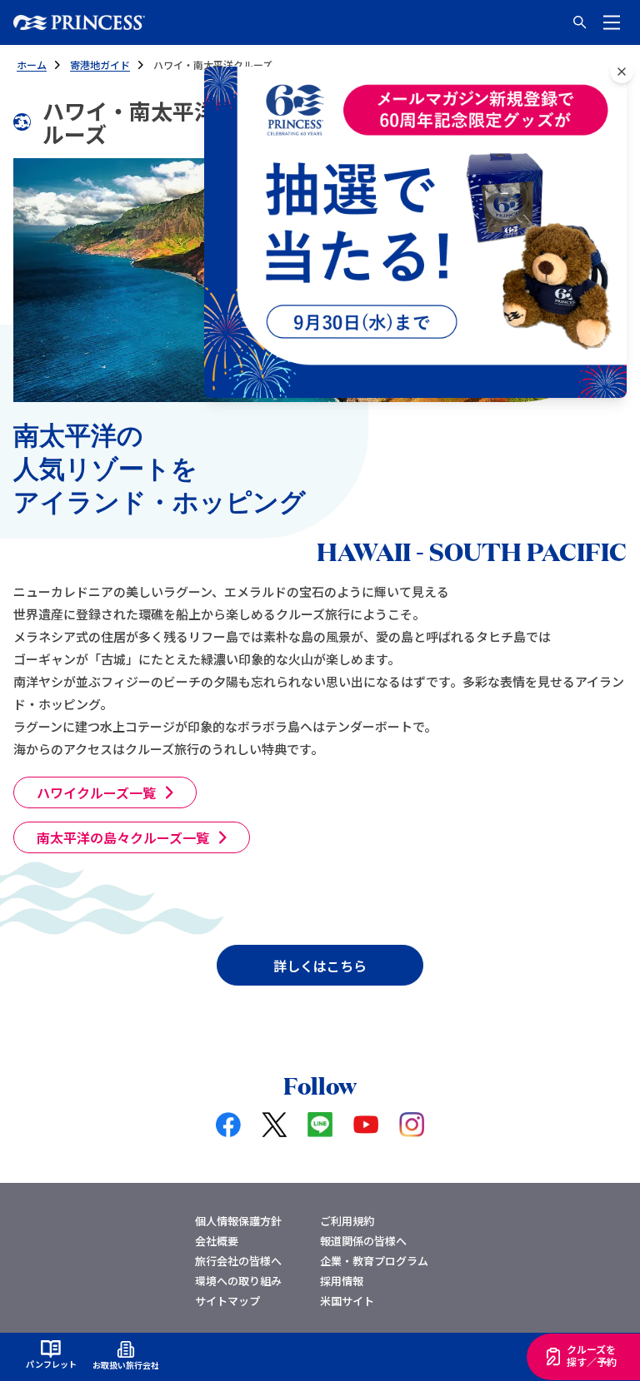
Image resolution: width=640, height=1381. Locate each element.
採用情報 (341, 1281)
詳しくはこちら (320, 966)
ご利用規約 (347, 1221)
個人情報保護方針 (238, 1221)
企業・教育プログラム (374, 1261)
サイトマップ (227, 1301)
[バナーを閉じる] (621, 71)
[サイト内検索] (580, 22)
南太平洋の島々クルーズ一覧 (123, 837)
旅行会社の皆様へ (238, 1261)
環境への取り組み (238, 1281)
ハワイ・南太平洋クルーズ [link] (212, 64)
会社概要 (216, 1241)
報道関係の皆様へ (363, 1241)
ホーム (32, 64)
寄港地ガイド (100, 64)
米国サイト (347, 1301)
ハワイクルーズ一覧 (96, 792)
